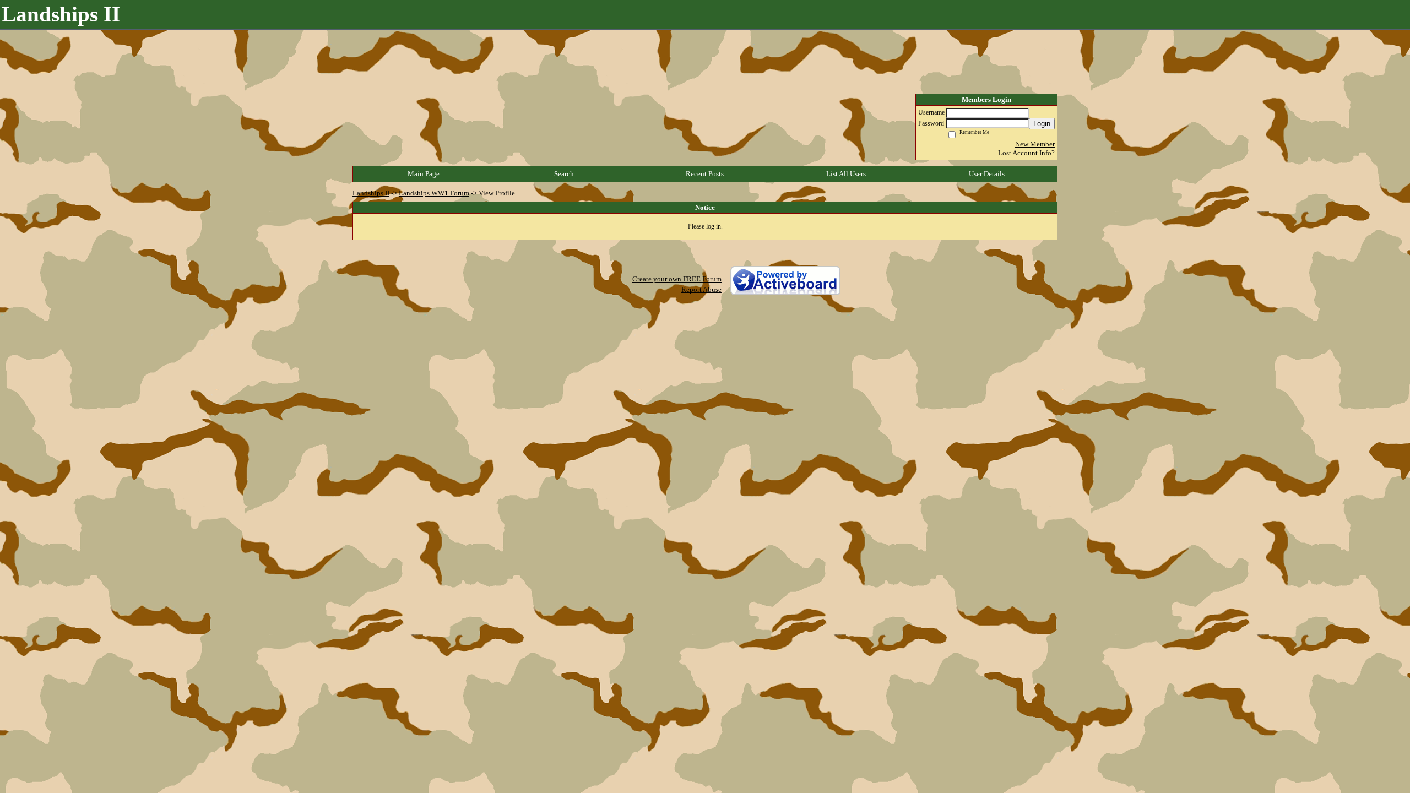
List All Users (846, 174)
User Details (987, 174)
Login (1041, 124)
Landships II (370, 193)
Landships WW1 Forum (434, 193)
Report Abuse (701, 289)
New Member (1035, 144)
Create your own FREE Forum (677, 279)
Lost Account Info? (1026, 153)
